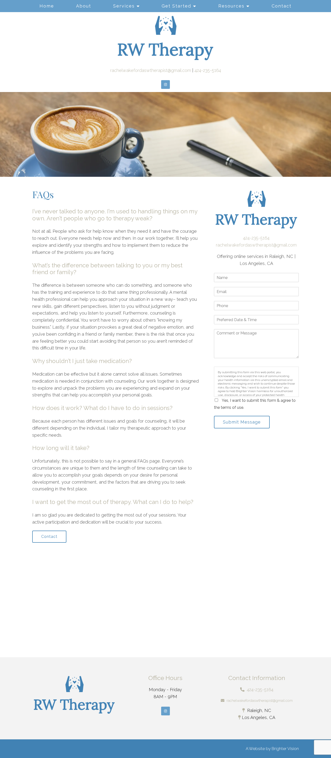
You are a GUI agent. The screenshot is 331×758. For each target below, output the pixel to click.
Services (124, 5)
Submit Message (242, 422)
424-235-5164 (208, 70)
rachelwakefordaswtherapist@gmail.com (150, 70)
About (83, 5)
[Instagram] (165, 84)
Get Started (176, 5)
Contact (282, 5)
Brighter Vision (285, 748)
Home (46, 5)
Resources (231, 5)
